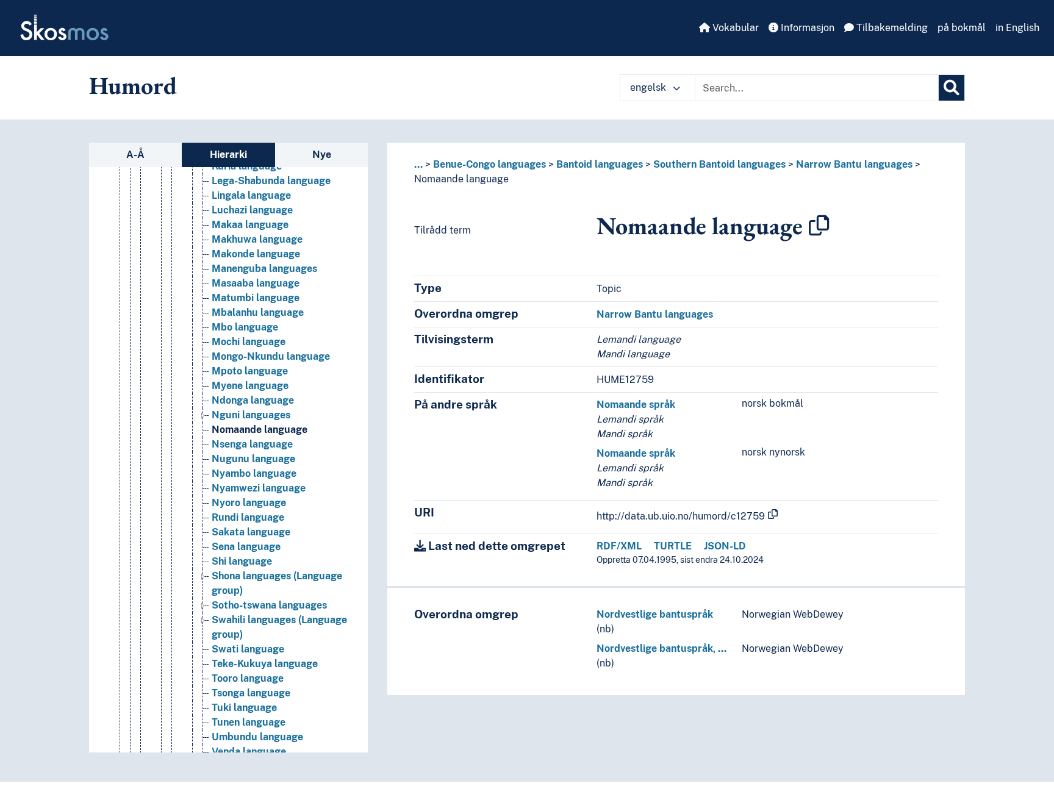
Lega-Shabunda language (271, 181)
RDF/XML (619, 546)
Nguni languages (251, 415)
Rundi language (248, 517)
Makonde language (256, 254)
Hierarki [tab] (228, 154)
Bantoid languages (599, 164)
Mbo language (245, 327)
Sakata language (251, 532)
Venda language (249, 751)
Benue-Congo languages (489, 164)
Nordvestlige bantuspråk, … (661, 648)
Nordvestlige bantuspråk (655, 614)
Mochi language (248, 342)
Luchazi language (252, 210)
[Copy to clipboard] (819, 225)
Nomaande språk (636, 404)
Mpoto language (250, 371)
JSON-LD (725, 546)
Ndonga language (253, 400)
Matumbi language (255, 298)
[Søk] (951, 87)
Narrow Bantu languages (854, 164)
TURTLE (673, 546)
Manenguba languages (264, 268)
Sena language (246, 546)
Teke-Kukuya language (265, 664)
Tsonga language (251, 693)
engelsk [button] (649, 87)
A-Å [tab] (135, 154)
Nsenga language (252, 444)
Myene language (250, 385)
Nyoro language (249, 503)
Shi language (242, 561)
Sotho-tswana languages (269, 605)
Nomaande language (259, 429)
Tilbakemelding (891, 28)
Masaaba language (255, 283)
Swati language (248, 649)
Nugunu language (253, 459)
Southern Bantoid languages (719, 164)
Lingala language (251, 195)
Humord (133, 85)
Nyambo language (254, 473)
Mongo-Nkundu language (271, 356)
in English (1017, 28)
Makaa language (250, 224)
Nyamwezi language (259, 488)
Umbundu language (257, 737)
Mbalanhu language (258, 312)
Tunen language (248, 722)
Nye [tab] (321, 154)
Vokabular (734, 28)
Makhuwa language (257, 239)
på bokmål (961, 28)
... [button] (418, 164)
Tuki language (244, 707)
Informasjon (806, 28)
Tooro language (248, 678)
